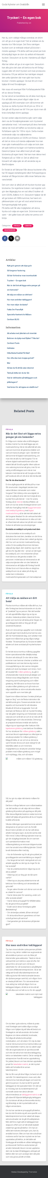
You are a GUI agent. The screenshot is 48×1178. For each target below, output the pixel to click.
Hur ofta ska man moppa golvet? (20, 358)
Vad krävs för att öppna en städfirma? (22, 387)
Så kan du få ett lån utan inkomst (20, 368)
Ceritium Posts (13, 343)
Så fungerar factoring (16, 271)
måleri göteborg (24, 672)
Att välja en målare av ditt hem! (19, 295)
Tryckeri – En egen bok (16, 281)
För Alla (17, 225)
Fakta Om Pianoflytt (15, 310)
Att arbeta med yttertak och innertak (21, 333)
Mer (8, 363)
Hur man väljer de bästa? (17, 305)
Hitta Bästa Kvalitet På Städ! (18, 353)
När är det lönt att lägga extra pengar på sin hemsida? (23, 435)
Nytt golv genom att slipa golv (19, 266)
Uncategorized (9, 230)
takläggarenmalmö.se (31, 1095)
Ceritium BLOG (13, 319)
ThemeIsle (33, 1172)
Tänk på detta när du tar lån (18, 373)
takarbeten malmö (20, 1064)
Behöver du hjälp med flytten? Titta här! (23, 338)
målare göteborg (29, 731)
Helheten (10, 348)
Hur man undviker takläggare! (19, 300)
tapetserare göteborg (14, 728)
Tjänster (28, 225)
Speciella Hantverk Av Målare (19, 315)
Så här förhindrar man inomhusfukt (22, 276)
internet (19, 502)
